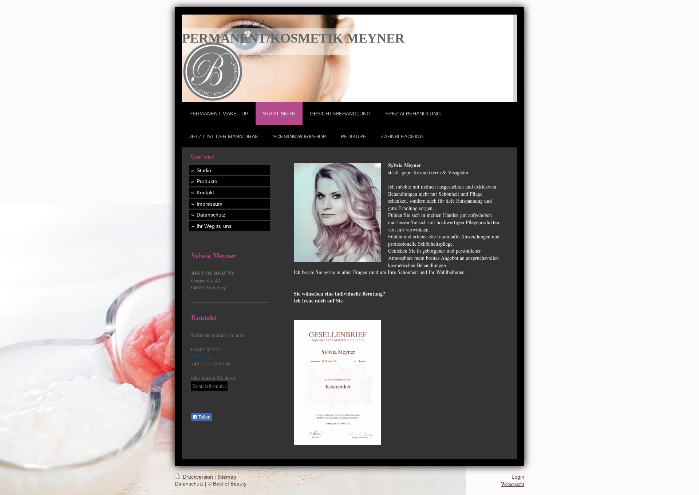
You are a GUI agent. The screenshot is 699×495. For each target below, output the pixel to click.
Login (518, 477)
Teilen (203, 417)
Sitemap (226, 477)
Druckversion (197, 477)
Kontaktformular (209, 386)
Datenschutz (189, 484)
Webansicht (512, 483)
